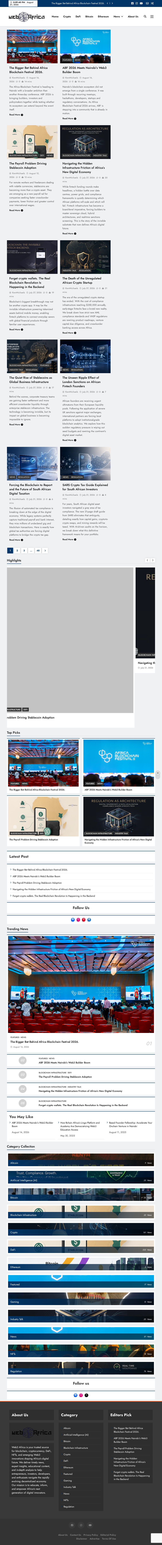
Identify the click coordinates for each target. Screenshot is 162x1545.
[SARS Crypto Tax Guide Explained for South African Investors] (85, 463)
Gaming (68, 1426)
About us (133, 16)
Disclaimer (81, 1484)
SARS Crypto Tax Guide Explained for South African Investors (85, 487)
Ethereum (103, 16)
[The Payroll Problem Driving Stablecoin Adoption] (32, 142)
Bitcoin (89, 16)
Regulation (84, 270)
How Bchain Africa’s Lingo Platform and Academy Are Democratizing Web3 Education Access (80, 1072)
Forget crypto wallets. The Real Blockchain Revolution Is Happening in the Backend (29, 282)
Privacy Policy (91, 1480)
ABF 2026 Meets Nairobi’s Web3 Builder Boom (108, 735)
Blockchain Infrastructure (23, 155)
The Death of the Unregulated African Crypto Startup (81, 280)
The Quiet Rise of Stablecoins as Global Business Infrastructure (30, 380)
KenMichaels (18, 77)
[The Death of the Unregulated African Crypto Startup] (85, 257)
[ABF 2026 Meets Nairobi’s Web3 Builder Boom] (85, 46)
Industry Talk (100, 155)
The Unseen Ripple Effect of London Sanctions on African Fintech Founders (81, 382)
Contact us (75, 1480)
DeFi (78, 16)
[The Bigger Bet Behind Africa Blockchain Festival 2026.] (32, 46)
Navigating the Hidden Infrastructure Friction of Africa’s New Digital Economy (83, 167)
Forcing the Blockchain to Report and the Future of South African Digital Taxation (30, 489)
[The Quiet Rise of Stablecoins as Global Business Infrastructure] (32, 356)
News (117, 16)
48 (38, 550)
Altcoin (67, 1373)
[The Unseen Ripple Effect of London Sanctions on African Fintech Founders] (85, 356)
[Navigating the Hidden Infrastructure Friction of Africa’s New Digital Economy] (85, 142)
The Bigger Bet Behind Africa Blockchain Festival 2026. (28, 70)
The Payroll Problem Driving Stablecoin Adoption (80, 3)
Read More (14, 114)
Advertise (95, 1484)
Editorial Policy (108, 1480)
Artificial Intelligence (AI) (76, 1380)
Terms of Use (109, 1484)
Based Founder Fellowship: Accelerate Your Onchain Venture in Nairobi (130, 1070)
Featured (14, 60)
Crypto (67, 16)
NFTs (66, 1445)
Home (55, 16)
